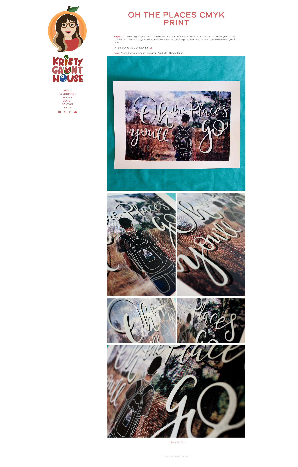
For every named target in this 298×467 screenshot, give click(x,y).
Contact (67, 104)
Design (67, 100)
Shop (67, 107)
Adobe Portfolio (181, 456)
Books (67, 97)
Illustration (67, 93)
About (67, 90)
